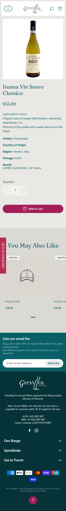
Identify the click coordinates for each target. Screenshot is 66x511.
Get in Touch (13, 460)
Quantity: (8, 182)
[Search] (52, 8)
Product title (12, 301)
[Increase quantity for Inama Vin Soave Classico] (23, 190)
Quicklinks (12, 450)
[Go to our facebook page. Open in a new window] (30, 430)
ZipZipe (42, 491)
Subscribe (53, 363)
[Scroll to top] (33, 500)
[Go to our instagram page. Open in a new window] (36, 430)
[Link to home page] (33, 383)
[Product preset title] (26, 275)
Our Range (12, 441)
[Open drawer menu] (8, 8)
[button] (33, 317)
